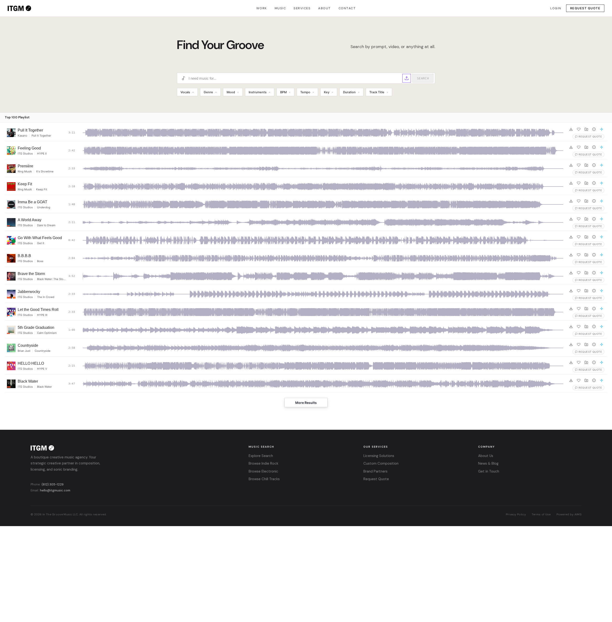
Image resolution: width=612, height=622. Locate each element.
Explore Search (261, 455)
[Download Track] (571, 129)
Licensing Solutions (378, 455)
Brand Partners (375, 471)
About (324, 8)
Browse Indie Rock (263, 463)
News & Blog (488, 463)
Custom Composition (381, 463)
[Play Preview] (11, 133)
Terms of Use (541, 514)
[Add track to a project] (586, 129)
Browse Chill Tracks (264, 479)
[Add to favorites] (578, 129)
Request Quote (585, 8)
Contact (347, 8)
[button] (406, 78)
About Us (485, 455)
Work (261, 8)
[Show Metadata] (594, 129)
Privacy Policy (516, 514)
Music (280, 8)
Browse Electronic (263, 471)
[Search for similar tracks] (601, 129)
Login (555, 8)
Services (302, 8)
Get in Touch (488, 471)
